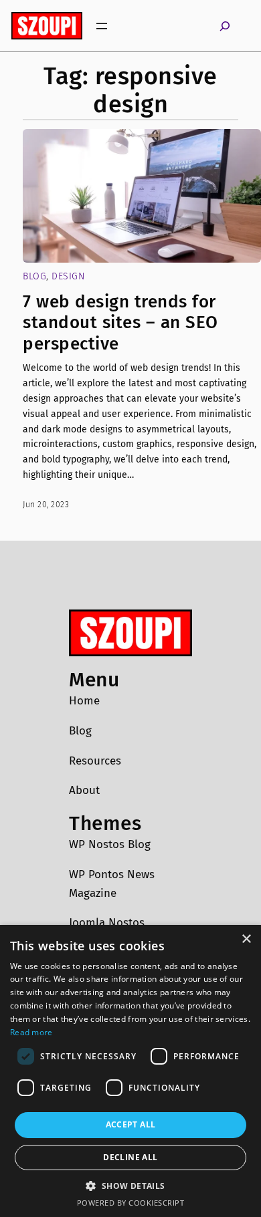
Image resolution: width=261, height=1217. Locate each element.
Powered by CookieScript (131, 1203)
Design (68, 276)
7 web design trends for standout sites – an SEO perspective (120, 322)
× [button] (246, 939)
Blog (34, 276)
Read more (31, 1032)
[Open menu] (102, 26)
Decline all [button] (130, 1157)
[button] (130, 1185)
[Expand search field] (225, 26)
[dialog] (130, 1071)
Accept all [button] (131, 1124)
